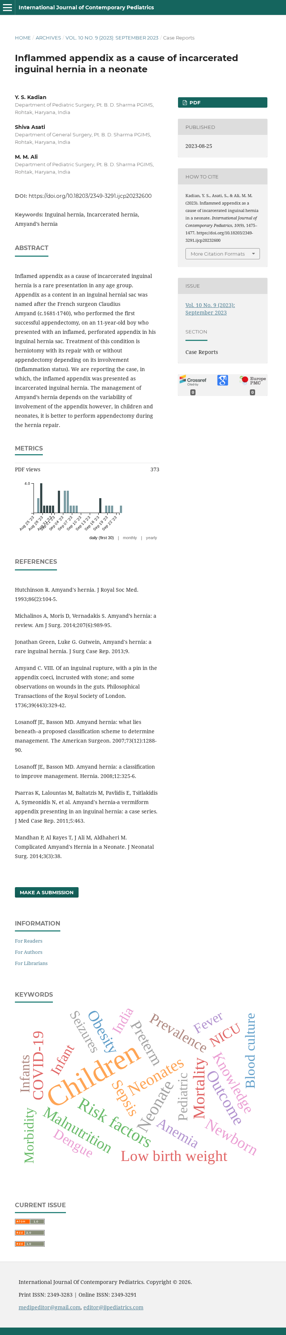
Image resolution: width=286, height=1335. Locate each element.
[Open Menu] (7, 7)
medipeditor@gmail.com (49, 1307)
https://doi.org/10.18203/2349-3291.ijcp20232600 (90, 196)
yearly (151, 537)
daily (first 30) (101, 537)
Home (23, 38)
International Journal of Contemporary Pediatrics (86, 7)
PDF (194, 102)
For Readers (28, 940)
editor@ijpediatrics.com (113, 1307)
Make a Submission (47, 892)
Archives (48, 38)
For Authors (28, 952)
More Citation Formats (218, 254)
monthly (130, 537)
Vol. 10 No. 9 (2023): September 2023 (112, 38)
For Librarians (31, 963)
